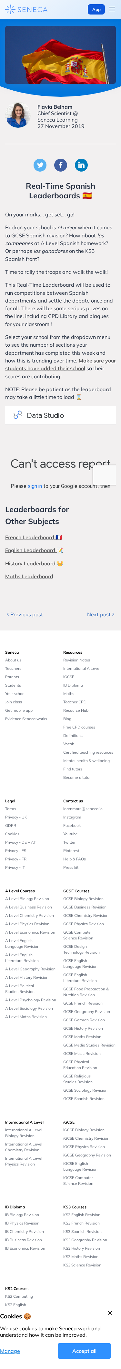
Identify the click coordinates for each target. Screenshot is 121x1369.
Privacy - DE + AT (20, 842)
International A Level (81, 668)
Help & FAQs (74, 859)
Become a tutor (77, 777)
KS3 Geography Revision (85, 1239)
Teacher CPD (74, 701)
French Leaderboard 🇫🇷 (33, 537)
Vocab (68, 743)
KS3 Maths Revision (80, 1256)
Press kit (70, 867)
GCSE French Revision (83, 1003)
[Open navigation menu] (112, 10)
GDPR (10, 825)
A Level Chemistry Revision (29, 915)
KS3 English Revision (81, 1214)
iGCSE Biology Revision (84, 1129)
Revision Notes (76, 660)
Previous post (26, 614)
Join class (13, 701)
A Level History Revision (26, 977)
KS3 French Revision (81, 1223)
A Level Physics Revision (27, 923)
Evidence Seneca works (26, 718)
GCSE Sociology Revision (85, 1090)
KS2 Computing (19, 1296)
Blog (67, 718)
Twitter (69, 842)
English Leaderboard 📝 (34, 550)
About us (13, 660)
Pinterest (71, 850)
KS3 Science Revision (82, 1265)
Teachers (13, 668)
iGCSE (68, 676)
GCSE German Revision (84, 1019)
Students (13, 685)
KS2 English (15, 1304)
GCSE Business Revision (84, 907)
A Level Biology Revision (27, 898)
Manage (10, 1351)
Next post (99, 614)
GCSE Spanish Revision (84, 1098)
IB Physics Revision (22, 1223)
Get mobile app (19, 710)
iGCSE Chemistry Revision (86, 1138)
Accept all (84, 1351)
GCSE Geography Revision (86, 1011)
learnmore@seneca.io (83, 808)
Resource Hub (75, 710)
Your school (15, 693)
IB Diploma (73, 685)
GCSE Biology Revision (83, 898)
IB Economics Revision (25, 1248)
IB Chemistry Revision (24, 1231)
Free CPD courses (79, 727)
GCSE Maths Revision (82, 1036)
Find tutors (72, 769)
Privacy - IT (15, 867)
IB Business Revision (23, 1239)
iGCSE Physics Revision (84, 1146)
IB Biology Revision (22, 1214)
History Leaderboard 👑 (34, 563)
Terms (10, 808)
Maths (68, 693)
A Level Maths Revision (26, 1016)
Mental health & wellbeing (86, 760)
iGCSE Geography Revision (87, 1155)
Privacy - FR (15, 859)
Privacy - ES (15, 850)
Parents (12, 676)
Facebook (72, 825)
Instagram (72, 817)
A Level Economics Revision (30, 932)
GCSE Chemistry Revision (85, 915)
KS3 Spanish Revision (82, 1231)
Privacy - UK (16, 817)
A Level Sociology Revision (29, 1008)
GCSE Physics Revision (83, 923)
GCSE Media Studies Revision (89, 1045)
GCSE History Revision (83, 1028)
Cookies (12, 833)
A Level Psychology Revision (30, 999)
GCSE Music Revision (82, 1053)
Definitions (73, 735)
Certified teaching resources (88, 752)
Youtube (70, 833)
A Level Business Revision (28, 907)
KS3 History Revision (81, 1248)
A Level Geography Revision (30, 969)
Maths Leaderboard (29, 576)
